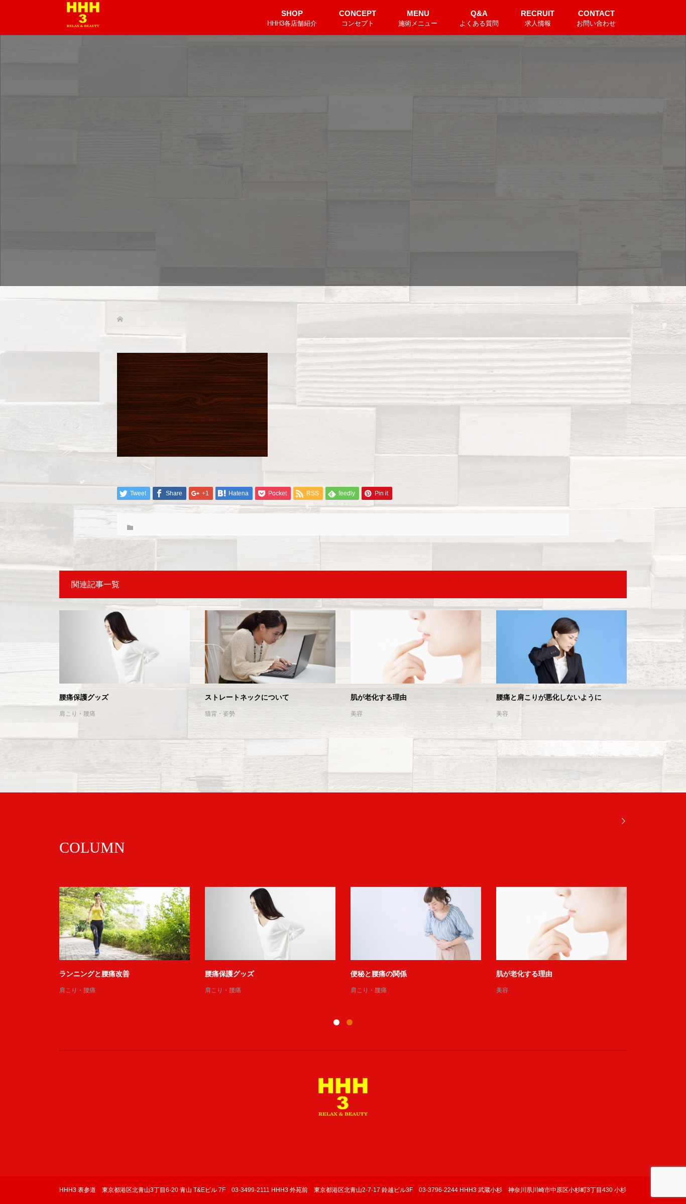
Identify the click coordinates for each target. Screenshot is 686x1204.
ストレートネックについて (247, 697)
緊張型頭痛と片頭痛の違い (393, 974)
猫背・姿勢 (220, 713)
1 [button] (336, 1022)
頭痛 (357, 990)
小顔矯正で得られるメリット (250, 974)
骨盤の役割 (513, 974)
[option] (350, 941)
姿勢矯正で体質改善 (91, 974)
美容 (357, 713)
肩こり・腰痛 (77, 713)
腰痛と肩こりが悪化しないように (549, 697)
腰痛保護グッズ (83, 697)
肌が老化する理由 (379, 697)
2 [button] (350, 1022)
